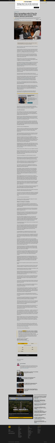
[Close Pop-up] (39, 0)
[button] (27, 221)
